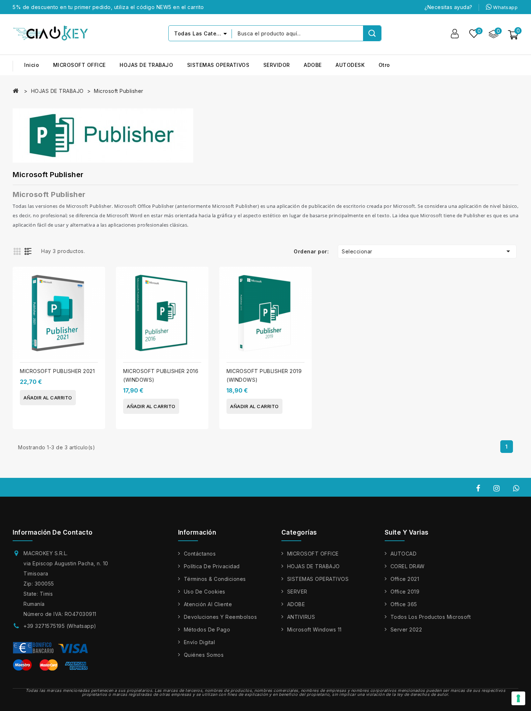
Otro (384, 65)
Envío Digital (199, 642)
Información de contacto (53, 532)
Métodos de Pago (207, 629)
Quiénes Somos (204, 655)
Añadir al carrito (47, 398)
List (30, 251)
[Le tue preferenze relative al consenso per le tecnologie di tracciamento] (518, 698)
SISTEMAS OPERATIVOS (218, 65)
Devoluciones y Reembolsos (220, 617)
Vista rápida (97, 293)
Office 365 (403, 604)
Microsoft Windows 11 (314, 629)
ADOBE (313, 65)
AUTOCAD (403, 554)
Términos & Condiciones (215, 579)
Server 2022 (406, 629)
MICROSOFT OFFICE (79, 65)
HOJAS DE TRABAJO (146, 65)
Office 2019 (405, 591)
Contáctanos (200, 554)
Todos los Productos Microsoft (430, 617)
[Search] (372, 33)
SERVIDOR (276, 65)
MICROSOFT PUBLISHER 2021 (57, 371)
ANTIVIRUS (301, 617)
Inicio (31, 65)
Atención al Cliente (208, 604)
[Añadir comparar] (97, 278)
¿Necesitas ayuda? (448, 7)
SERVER (297, 591)
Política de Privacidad (212, 566)
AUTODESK (350, 65)
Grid (18, 251)
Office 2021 (404, 579)
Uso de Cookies (204, 591)
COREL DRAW (407, 566)
